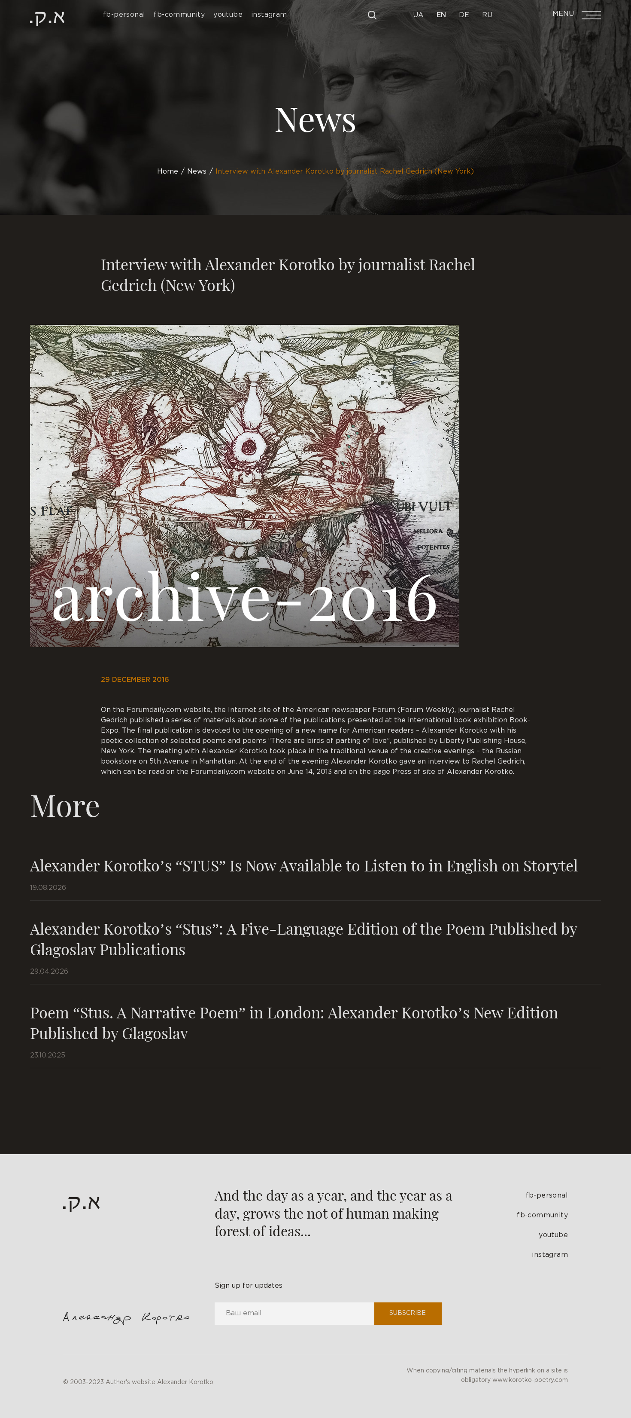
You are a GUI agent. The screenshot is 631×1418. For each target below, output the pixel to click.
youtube (553, 1235)
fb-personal (547, 1195)
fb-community (542, 1215)
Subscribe (407, 1313)
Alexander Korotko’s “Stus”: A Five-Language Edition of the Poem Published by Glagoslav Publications (303, 938)
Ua (418, 15)
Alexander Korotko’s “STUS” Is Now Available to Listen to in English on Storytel (304, 865)
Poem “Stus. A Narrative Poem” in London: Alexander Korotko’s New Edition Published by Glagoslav (294, 1022)
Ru (487, 15)
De (464, 15)
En (441, 15)
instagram (550, 1255)
